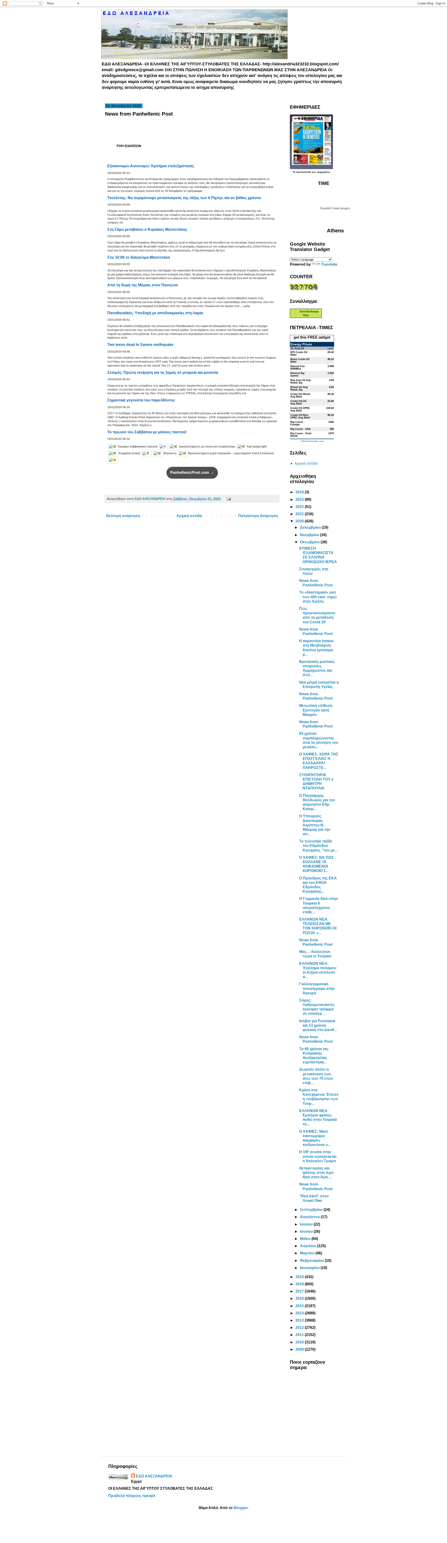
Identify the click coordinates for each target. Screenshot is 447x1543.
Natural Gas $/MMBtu (297, 367)
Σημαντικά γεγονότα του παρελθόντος (141, 400)
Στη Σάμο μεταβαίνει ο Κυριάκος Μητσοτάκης (147, 229)
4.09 (331, 380)
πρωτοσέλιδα (303, 172)
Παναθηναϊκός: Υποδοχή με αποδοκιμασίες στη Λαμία (155, 313)
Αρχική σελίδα (189, 516)
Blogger (240, 1508)
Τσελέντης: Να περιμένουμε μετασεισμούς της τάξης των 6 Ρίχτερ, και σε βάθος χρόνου (184, 198)
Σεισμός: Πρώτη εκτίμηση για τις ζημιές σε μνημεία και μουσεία (162, 372)
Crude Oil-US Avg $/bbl (298, 402)
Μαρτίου (307, 1253)
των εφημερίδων (320, 172)
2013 (300, 1320)
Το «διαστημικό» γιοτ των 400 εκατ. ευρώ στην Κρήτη (318, 596)
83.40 (331, 352)
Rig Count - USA (300, 428)
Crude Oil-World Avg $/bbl (300, 395)
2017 (300, 1291)
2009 (300, 1349)
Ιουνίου (307, 1231)
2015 (300, 1306)
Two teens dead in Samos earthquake (140, 345)
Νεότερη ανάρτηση (123, 516)
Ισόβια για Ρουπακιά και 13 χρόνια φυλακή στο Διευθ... (318, 1025)
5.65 (331, 387)
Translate (329, 264)
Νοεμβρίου (310, 535)
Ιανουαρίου (310, 1268)
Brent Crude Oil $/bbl (299, 360)
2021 (300, 514)
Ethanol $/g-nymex (297, 374)
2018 (300, 1284)
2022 (300, 507)
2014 (300, 1313)
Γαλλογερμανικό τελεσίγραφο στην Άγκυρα (317, 988)
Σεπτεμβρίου (312, 1210)
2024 (300, 492)
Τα (294, 172)
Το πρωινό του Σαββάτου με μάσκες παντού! (146, 432)
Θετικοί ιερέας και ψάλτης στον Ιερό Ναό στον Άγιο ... (316, 1172)
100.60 (330, 408)
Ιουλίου (307, 1224)
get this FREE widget (312, 337)
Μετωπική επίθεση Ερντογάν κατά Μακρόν (315, 710)
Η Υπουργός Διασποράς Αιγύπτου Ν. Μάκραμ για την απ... (314, 825)
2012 (300, 1327)
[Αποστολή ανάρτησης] (228, 499)
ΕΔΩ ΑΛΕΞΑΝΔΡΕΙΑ (154, 1476)
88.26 (331, 415)
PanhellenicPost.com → (192, 472)
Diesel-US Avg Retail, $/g (299, 388)
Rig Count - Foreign (297, 423)
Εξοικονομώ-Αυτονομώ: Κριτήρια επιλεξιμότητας (150, 166)
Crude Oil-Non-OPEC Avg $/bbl (300, 416)
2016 (300, 1298)
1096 (331, 422)
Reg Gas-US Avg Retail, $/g (300, 381)
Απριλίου (308, 1246)
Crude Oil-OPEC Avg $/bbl (300, 409)
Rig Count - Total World (300, 434)
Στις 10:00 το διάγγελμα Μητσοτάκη (138, 257)
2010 (300, 1342)
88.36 (331, 394)
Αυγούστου (310, 1217)
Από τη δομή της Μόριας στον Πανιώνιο (142, 285)
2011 (300, 1335)
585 (332, 428)
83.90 (331, 401)
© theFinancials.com (312, 441)
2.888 (331, 366)
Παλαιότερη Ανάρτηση (258, 516)
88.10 (331, 359)
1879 (331, 433)
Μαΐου (306, 1239)
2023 (300, 499)
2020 (300, 521)
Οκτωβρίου (310, 542)
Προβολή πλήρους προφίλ (131, 1496)
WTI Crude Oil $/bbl (298, 353)
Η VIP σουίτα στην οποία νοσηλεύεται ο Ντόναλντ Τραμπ (317, 1156)
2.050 (331, 373)
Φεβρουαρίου (312, 1260)
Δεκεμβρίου (311, 527)
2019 (300, 1277)
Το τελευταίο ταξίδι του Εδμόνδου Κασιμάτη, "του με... (318, 845)
